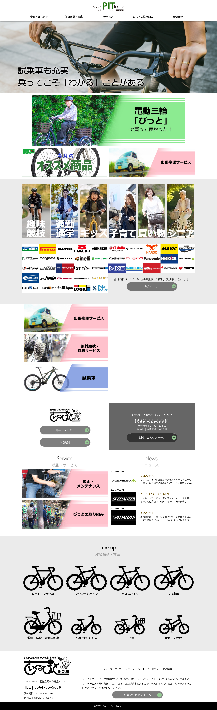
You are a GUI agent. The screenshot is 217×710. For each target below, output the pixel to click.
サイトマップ (110, 669)
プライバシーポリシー (131, 669)
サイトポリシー (152, 669)
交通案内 (167, 669)
